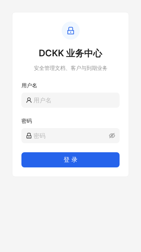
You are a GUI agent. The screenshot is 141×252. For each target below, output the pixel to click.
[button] (112, 136)
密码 (26, 120)
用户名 (29, 85)
